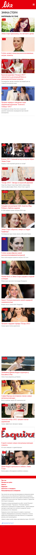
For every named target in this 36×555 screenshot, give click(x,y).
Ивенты (3, 484)
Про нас (3, 480)
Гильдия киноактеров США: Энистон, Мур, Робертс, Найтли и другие (16, 207)
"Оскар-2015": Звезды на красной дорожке (17, 182)
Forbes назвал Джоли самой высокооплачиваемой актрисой (13, 254)
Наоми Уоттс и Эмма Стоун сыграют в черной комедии (17, 277)
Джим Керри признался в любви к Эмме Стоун (16, 467)
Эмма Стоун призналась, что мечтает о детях (17, 33)
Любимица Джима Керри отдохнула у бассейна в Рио (15, 373)
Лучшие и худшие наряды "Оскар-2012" (15, 323)
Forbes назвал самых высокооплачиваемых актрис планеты (17, 54)
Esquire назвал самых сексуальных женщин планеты (17, 444)
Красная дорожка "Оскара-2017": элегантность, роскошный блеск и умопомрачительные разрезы (13, 77)
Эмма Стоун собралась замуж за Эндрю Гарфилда (15, 230)
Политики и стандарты (8, 488)
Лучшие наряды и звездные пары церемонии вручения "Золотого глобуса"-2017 (13, 104)
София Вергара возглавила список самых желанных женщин (16, 397)
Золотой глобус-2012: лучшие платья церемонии (14, 420)
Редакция (4, 486)
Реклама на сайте (6, 482)
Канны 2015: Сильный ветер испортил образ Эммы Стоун (17, 160)
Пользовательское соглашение (10, 490)
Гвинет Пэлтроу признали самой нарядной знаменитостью (16, 301)
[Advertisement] (16, 128)
